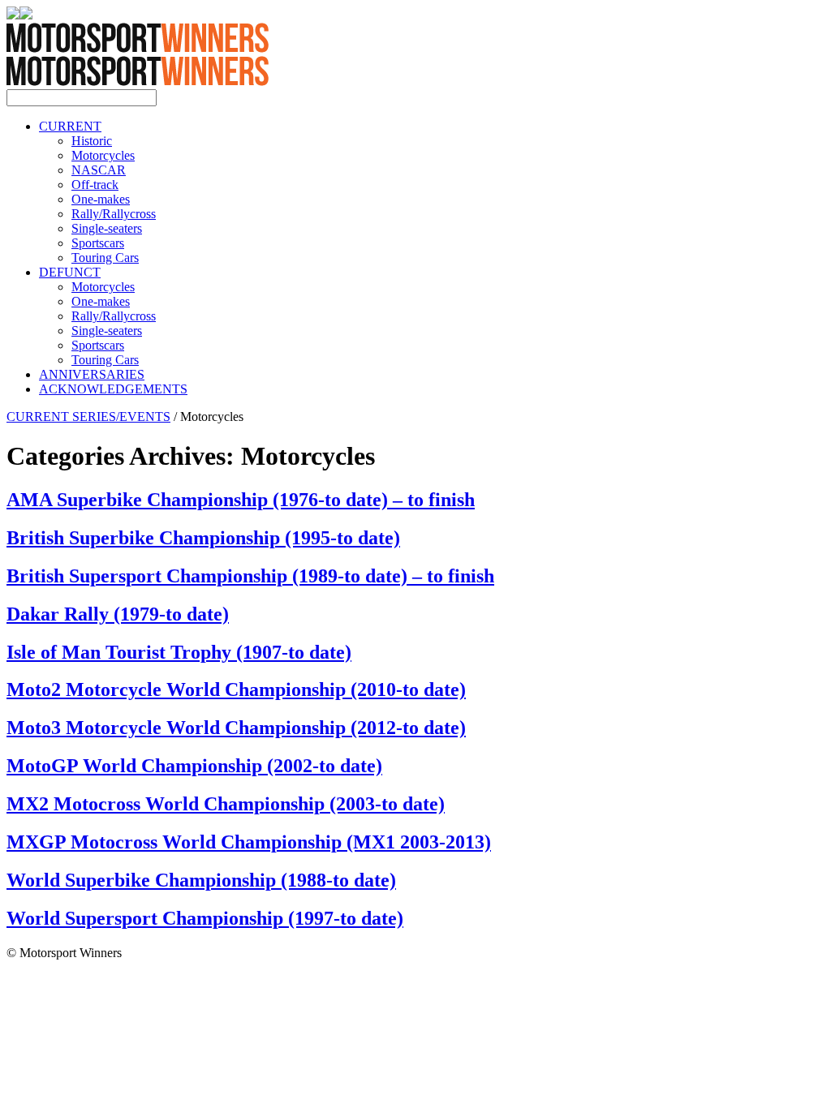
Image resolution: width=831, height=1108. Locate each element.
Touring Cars (105, 257)
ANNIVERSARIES (91, 374)
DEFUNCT (70, 272)
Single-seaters (106, 228)
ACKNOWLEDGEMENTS (113, 389)
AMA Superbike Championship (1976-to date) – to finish (240, 499)
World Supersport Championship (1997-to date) (204, 918)
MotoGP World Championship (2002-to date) (194, 765)
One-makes (100, 199)
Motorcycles (103, 155)
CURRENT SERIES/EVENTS (88, 416)
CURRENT (70, 126)
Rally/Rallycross (113, 214)
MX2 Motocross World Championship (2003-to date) (225, 803)
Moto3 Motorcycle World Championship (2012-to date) (236, 727)
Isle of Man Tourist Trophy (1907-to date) (178, 652)
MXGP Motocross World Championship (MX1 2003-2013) (248, 841)
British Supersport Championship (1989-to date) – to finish (250, 575)
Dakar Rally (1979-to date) (117, 614)
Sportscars (97, 243)
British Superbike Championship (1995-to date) (203, 537)
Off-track (94, 184)
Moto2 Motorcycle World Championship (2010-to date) (236, 689)
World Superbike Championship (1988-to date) (201, 880)
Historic (91, 141)
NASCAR (98, 170)
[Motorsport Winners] (137, 81)
